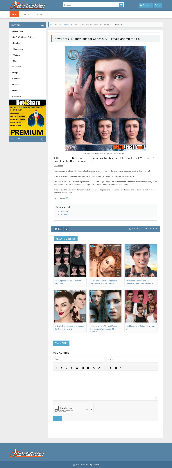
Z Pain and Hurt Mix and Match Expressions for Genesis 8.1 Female (103, 329)
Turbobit (64, 212)
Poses (65, 25)
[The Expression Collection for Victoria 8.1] (70, 276)
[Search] (121, 5)
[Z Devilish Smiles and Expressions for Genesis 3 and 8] (70, 322)
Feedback (40, 14)
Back (60, 229)
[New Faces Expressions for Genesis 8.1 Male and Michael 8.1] (141, 276)
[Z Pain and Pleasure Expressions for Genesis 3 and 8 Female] (105, 276)
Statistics (26, 14)
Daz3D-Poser (55, 25)
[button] (56, 367)
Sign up (158, 5)
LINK (66, 198)
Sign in (145, 5)
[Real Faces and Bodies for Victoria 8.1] (141, 322)
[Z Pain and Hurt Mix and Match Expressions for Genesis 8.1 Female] (105, 322)
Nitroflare (65, 214)
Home (14, 14)
